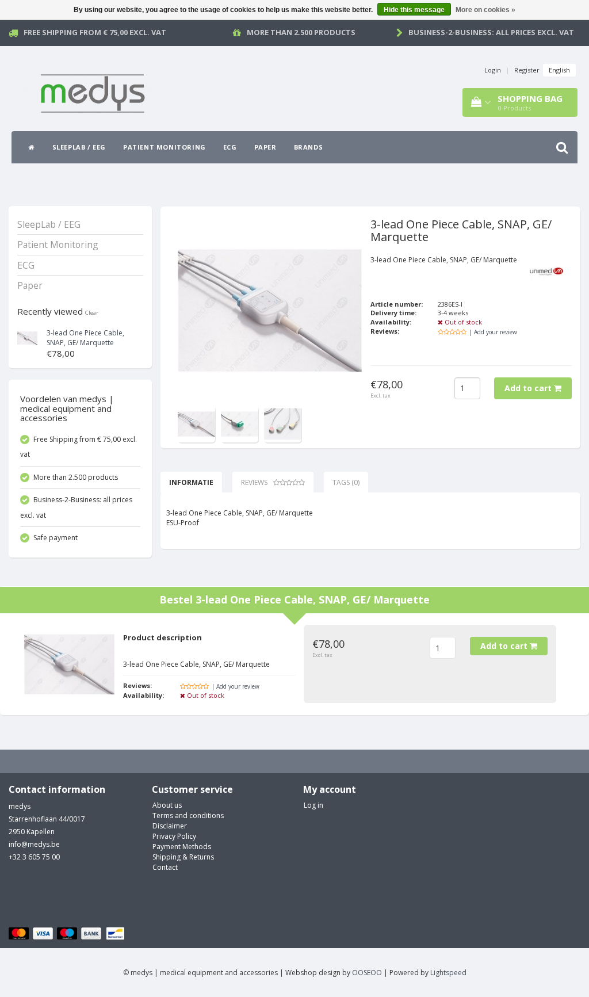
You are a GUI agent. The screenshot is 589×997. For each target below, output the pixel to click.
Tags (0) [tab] (345, 482)
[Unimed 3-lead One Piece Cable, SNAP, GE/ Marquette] (27, 337)
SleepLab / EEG (79, 147)
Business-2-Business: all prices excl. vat (491, 32)
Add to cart (529, 388)
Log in (313, 805)
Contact (165, 867)
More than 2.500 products (301, 32)
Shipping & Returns (183, 857)
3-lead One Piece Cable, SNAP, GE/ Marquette (85, 337)
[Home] (32, 147)
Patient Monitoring (164, 147)
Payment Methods (181, 846)
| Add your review (493, 332)
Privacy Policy (174, 836)
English (559, 70)
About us (167, 805)
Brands (308, 147)
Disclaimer (169, 826)
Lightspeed (448, 972)
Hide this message (414, 10)
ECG (230, 147)
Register (527, 70)
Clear (91, 312)
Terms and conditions (188, 815)
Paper (265, 147)
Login (492, 70)
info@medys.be (34, 844)
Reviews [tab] (254, 482)
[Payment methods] (68, 934)
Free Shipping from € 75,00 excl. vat (95, 32)
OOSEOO (367, 972)
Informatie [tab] (191, 482)
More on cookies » (485, 10)
